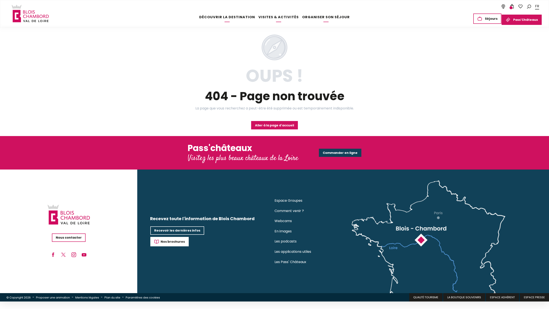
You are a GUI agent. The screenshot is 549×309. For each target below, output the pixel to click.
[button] (529, 6)
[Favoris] (520, 6)
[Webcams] (503, 6)
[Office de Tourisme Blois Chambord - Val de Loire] (30, 13)
